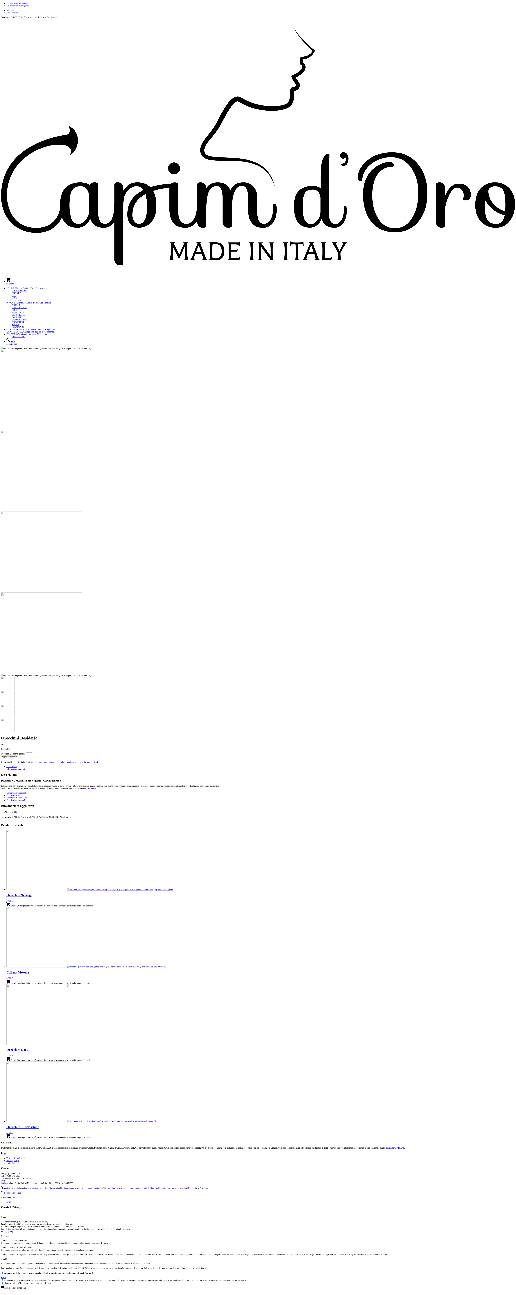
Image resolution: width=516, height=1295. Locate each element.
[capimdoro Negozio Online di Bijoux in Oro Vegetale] (258, 274)
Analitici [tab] (4, 1259)
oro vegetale (93, 762)
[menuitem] (260, 10)
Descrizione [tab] (11, 766)
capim (39, 762)
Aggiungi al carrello (9, 757)
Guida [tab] (3, 1217)
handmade (71, 762)
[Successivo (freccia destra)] (5, 1293)
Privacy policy (12, 1160)
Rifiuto (11, 1202)
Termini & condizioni (15, 1158)
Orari (3, 1181)
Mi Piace (10, 10)
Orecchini (14, 762)
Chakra (23, 762)
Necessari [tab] (5, 1236)
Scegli (13, 906)
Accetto (4, 1202)
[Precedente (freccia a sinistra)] (2, 1293)
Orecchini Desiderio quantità (13, 754)
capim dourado (49, 762)
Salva (3, 1277)
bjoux (33, 762)
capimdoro (61, 762)
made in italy (81, 762)
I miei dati (10, 1163)
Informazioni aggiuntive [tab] (16, 769)
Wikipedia (91, 788)
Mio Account (12, 13)
